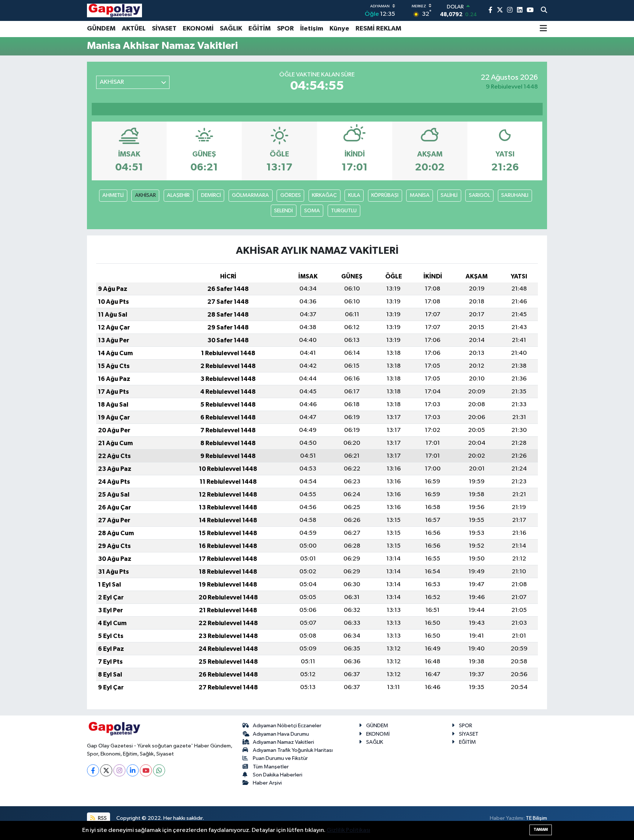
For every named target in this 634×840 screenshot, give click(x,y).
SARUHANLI (514, 195)
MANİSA (420, 195)
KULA (354, 195)
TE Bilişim (536, 818)
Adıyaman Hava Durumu (281, 734)
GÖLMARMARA (250, 195)
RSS (102, 818)
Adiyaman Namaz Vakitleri (283, 742)
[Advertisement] (54, 173)
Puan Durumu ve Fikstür (280, 758)
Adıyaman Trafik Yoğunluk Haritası (293, 750)
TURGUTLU (344, 210)
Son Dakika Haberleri (277, 775)
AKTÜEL (134, 28)
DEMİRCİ (211, 195)
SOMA (312, 210)
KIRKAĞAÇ (324, 195)
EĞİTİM (259, 28)
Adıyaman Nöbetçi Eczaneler (287, 725)
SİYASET (164, 28)
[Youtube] (146, 770)
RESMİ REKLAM (378, 28)
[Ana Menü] (543, 29)
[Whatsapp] (159, 770)
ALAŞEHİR (178, 195)
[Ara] (544, 10)
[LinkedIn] (133, 770)
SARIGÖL (479, 195)
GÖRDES (290, 195)
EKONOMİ (198, 28)
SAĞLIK (231, 28)
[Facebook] (93, 770)
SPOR (285, 28)
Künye (339, 28)
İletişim (311, 28)
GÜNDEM (101, 28)
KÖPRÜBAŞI (384, 195)
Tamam (540, 830)
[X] (106, 770)
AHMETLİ (113, 195)
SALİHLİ (449, 195)
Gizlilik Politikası (348, 830)
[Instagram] (119, 770)
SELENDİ (283, 210)
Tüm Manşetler (271, 766)
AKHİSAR (145, 195)
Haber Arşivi (267, 783)
